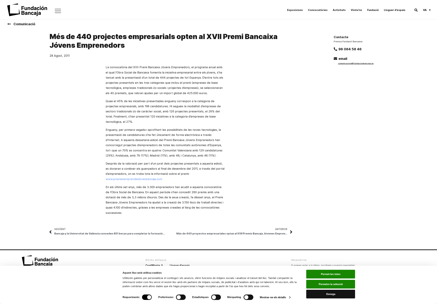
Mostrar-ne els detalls (273, 297)
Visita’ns (356, 10)
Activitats (339, 10)
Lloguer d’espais (394, 10)
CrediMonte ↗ (154, 265)
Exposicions (295, 10)
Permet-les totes (330, 274)
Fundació (373, 10)
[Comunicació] (9, 24)
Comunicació (24, 24)
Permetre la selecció (331, 284)
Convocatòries (318, 10)
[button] (416, 10)
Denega (330, 294)
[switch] (181, 297)
